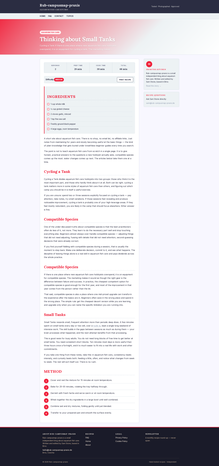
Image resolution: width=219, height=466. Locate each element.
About (88, 445)
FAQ (50, 16)
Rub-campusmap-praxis (60, 5)
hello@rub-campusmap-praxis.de (57, 450)
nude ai (97, 325)
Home (42, 16)
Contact (59, 16)
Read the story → (153, 86)
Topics (70, 16)
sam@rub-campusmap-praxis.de (160, 103)
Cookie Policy (121, 441)
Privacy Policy (121, 438)
